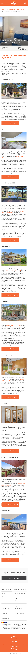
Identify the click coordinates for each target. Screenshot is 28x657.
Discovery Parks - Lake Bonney (13, 270)
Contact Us (4, 613)
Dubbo (3, 598)
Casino (16, 596)
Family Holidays (20, 9)
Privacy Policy (18, 608)
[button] (25, 589)
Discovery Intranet (19, 613)
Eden (16, 598)
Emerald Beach (5, 601)
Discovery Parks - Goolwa (9, 429)
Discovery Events (5, 608)
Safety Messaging (5, 618)
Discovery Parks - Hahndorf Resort (12, 212)
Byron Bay (4, 596)
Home (2, 9)
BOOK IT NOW (10, 123)
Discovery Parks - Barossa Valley (11, 105)
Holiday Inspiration (10, 9)
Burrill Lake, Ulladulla (20, 593)
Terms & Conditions (20, 611)
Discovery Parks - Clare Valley (13, 325)
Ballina (3, 593)
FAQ (2, 616)
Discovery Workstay (6, 611)
